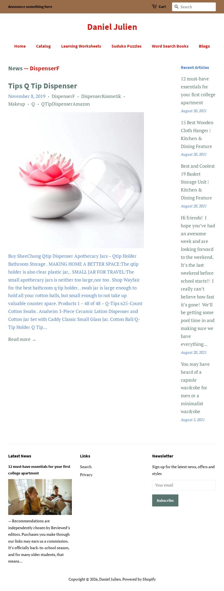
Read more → (22, 339)
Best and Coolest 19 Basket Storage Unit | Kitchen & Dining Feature (198, 182)
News (15, 68)
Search (86, 466)
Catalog (43, 46)
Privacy (86, 474)
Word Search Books (170, 46)
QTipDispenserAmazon (65, 104)
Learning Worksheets (81, 46)
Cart (162, 6)
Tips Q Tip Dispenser (42, 86)
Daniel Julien (112, 27)
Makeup (16, 104)
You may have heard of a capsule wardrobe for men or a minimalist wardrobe (195, 388)
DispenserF (63, 96)
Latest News (19, 456)
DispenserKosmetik (101, 96)
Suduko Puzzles (126, 46)
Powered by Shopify (139, 579)
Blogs (204, 46)
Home (20, 46)
